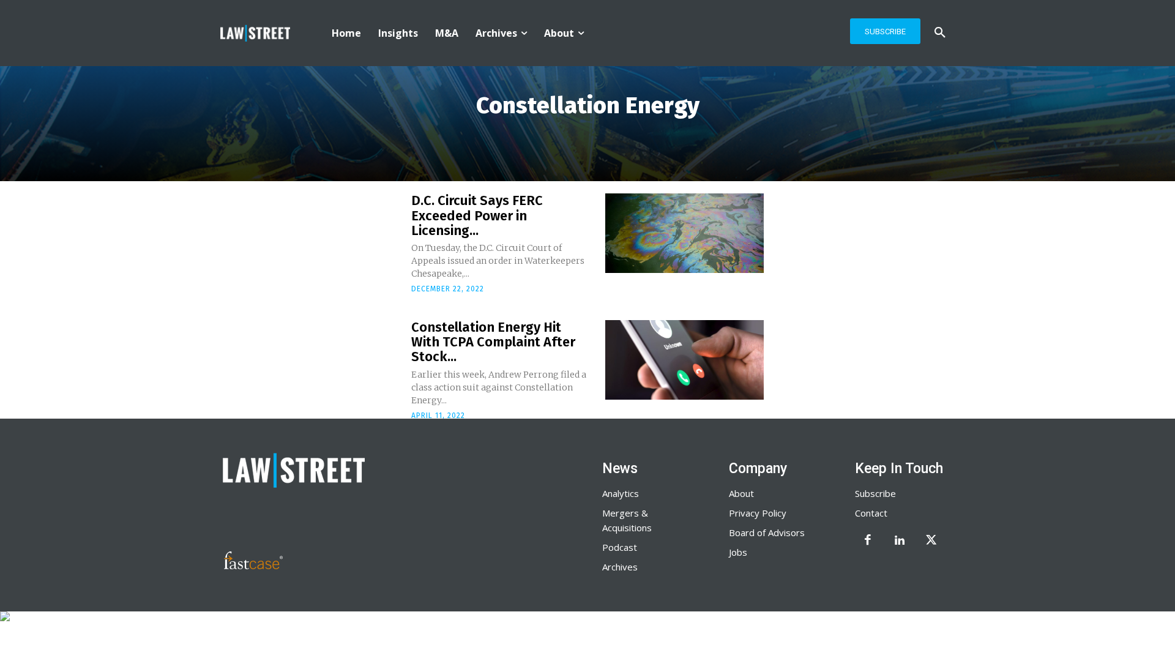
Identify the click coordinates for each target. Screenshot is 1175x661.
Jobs (738, 552)
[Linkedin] (899, 541)
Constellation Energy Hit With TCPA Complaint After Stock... (493, 342)
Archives (620, 567)
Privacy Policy (757, 513)
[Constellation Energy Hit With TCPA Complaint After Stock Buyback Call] (684, 360)
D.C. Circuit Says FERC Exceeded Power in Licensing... (477, 215)
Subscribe (875, 493)
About (741, 493)
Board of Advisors (767, 532)
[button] (940, 33)
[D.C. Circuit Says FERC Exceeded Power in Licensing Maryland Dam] (684, 233)
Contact (871, 513)
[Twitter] (931, 541)
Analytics (620, 493)
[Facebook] (868, 541)
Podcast (619, 547)
